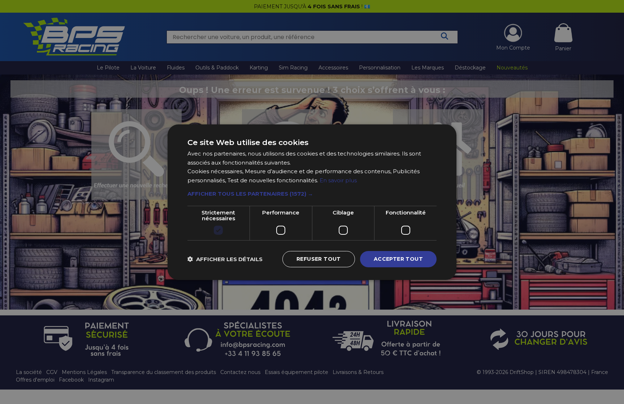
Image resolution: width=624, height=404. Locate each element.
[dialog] (312, 202)
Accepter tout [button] (398, 259)
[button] (312, 194)
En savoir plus (338, 180)
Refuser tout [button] (318, 259)
